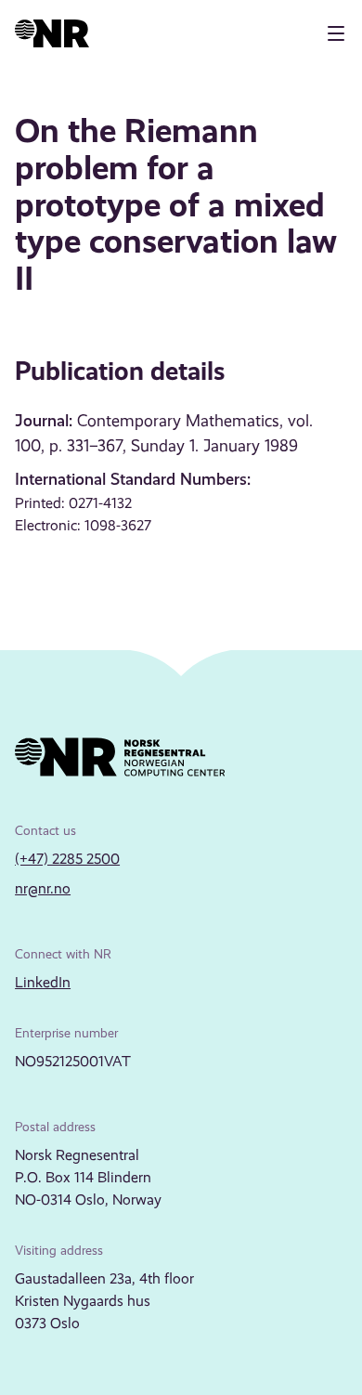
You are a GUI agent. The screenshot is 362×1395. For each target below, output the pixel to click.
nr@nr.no (43, 888)
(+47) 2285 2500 (67, 858)
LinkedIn (43, 982)
